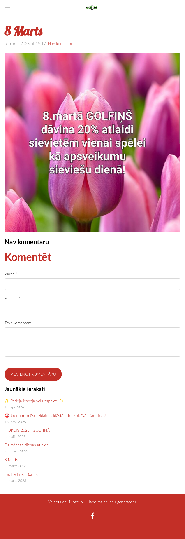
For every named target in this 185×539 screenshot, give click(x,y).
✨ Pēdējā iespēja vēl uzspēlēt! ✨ (34, 400)
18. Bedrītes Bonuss (22, 474)
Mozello (76, 501)
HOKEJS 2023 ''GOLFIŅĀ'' (28, 430)
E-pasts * (13, 298)
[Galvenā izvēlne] (7, 7)
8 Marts (11, 459)
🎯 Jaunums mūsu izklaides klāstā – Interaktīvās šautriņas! (55, 415)
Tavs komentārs (18, 323)
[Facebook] (92, 515)
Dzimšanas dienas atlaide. (27, 445)
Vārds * (11, 274)
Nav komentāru (61, 43)
